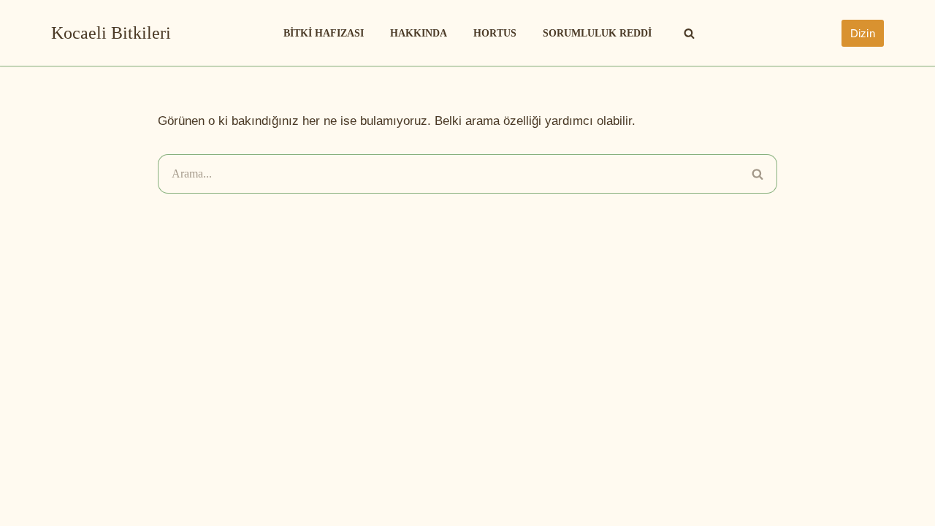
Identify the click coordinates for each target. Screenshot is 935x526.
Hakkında (418, 33)
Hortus (494, 33)
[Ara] (689, 33)
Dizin (863, 33)
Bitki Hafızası (323, 33)
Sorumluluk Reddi (597, 33)
